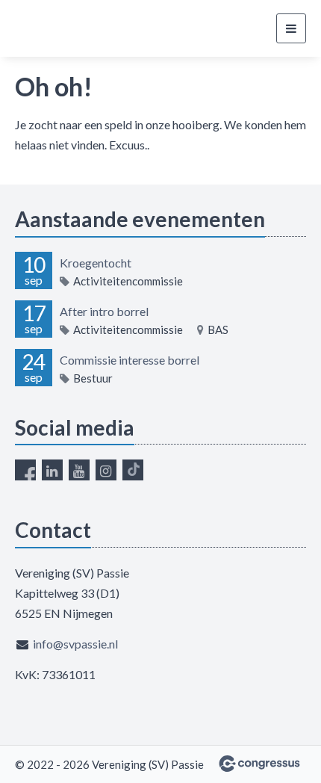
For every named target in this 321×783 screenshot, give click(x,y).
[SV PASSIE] (71, 28)
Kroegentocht (95, 263)
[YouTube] (79, 469)
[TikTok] (132, 469)
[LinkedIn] (52, 469)
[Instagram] (106, 469)
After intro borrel (104, 311)
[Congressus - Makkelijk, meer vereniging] (259, 763)
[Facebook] (25, 469)
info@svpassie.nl (75, 644)
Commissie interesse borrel (129, 360)
